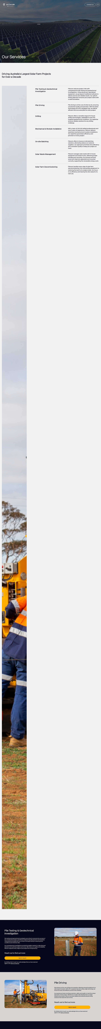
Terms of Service (15, 963)
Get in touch (22, 958)
